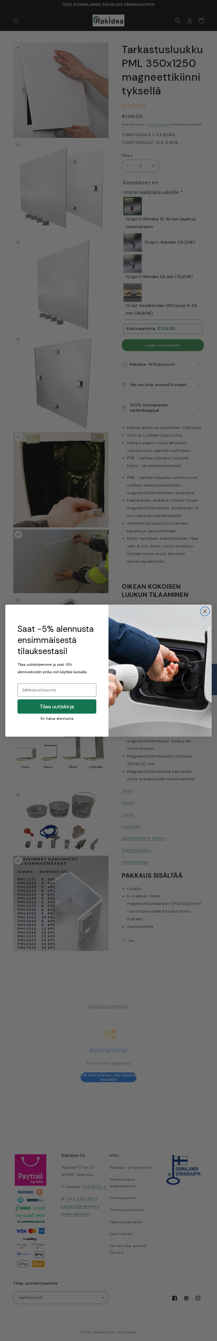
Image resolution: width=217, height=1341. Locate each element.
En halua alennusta (57, 718)
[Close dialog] (205, 611)
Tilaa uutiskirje (57, 706)
